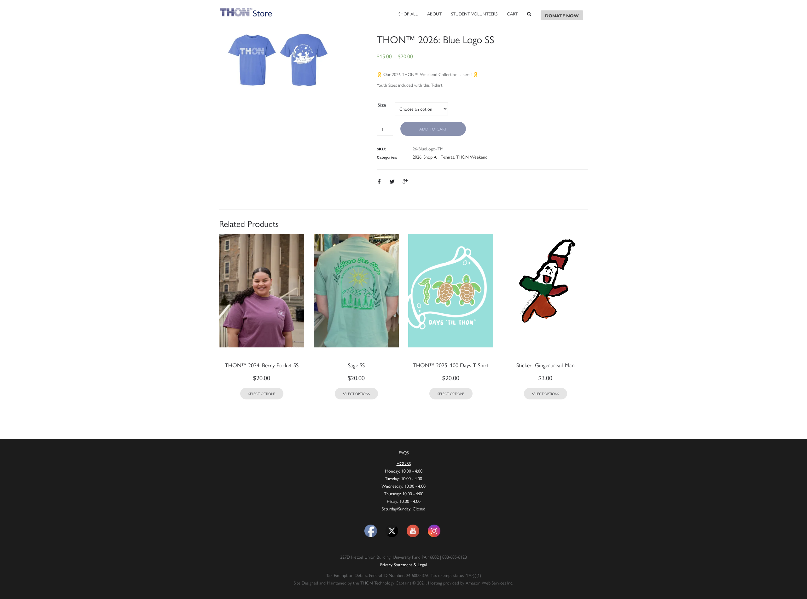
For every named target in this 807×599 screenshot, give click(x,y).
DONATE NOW (562, 15)
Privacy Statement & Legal (403, 564)
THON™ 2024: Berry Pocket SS (262, 365)
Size (382, 105)
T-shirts (447, 157)
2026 (417, 157)
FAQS (404, 452)
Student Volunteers (474, 13)
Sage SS (356, 365)
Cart (512, 13)
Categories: (387, 157)
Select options (261, 393)
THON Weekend (471, 157)
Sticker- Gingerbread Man (545, 365)
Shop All (408, 13)
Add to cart (433, 129)
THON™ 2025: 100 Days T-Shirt (451, 365)
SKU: (381, 149)
